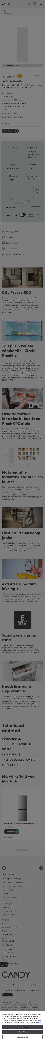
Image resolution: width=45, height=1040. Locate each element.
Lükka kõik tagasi (22, 1032)
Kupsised (39, 1022)
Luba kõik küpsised (22, 1027)
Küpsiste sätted (22, 1037)
